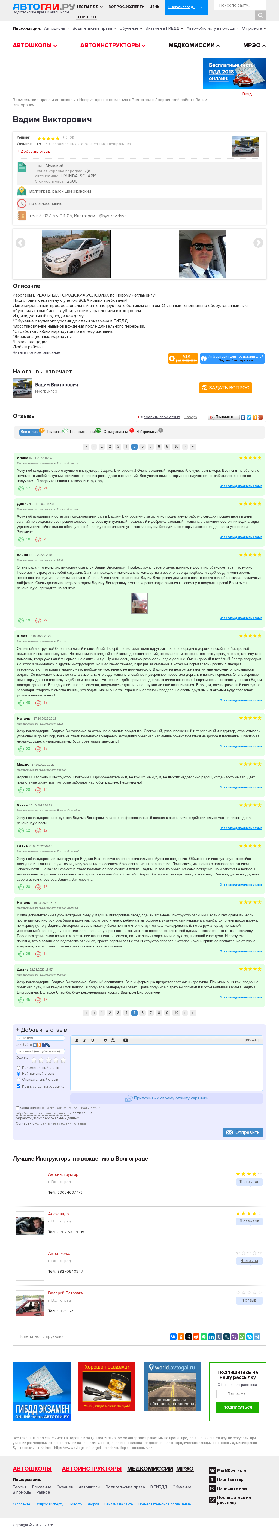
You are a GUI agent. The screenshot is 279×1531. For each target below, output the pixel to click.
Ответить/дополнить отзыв (241, 486)
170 (40, 144)
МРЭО (252, 45)
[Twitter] (249, 417)
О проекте (86, 17)
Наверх (190, 417)
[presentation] (30, 432)
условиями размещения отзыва (60, 1124)
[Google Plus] (260, 417)
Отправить (247, 1132)
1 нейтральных (118, 144)
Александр (58, 1214)
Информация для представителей (235, 358)
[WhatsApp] (242, 1336)
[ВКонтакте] (243, 417)
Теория (20, 1487)
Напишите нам (232, 1488)
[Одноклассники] (255, 417)
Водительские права (92, 28)
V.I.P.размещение (186, 358)
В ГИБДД (158, 1487)
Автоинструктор (63, 1174)
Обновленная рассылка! (237, 1385)
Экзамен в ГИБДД (162, 28)
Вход (247, 94)
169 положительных (60, 144)
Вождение (41, 1487)
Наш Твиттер (230, 1479)
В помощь (22, 1492)
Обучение (128, 28)
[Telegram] (257, 1336)
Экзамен (65, 1487)
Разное (43, 1492)
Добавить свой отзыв (160, 417)
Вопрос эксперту (126, 7)
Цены (155, 7)
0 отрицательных (91, 144)
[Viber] (234, 1336)
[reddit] (196, 1336)
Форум (93, 1504)
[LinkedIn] (211, 1336)
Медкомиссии (192, 45)
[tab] (30, 432)
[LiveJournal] (226, 1336)
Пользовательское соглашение (164, 1504)
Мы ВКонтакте (232, 1470)
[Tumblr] (219, 1336)
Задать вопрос (229, 388)
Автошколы (55, 28)
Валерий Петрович (65, 1293)
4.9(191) (68, 137)
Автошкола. (59, 1253)
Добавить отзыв (35, 151)
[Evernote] (204, 1336)
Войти (27, 1045)
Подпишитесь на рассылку (234, 1500)
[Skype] (249, 1336)
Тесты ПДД (87, 7)
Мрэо (185, 1469)
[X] (188, 1336)
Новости (76, 1504)
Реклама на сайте (118, 1504)
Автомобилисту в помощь (211, 28)
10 (176, 446)
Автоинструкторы (110, 45)
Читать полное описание (36, 352)
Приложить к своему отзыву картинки (170, 1098)
